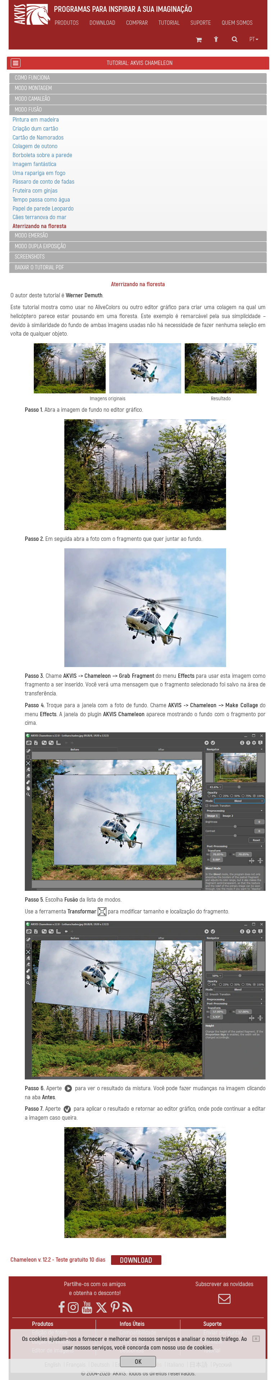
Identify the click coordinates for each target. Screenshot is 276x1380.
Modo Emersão (31, 235)
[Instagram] (73, 1307)
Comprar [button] (137, 23)
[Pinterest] (115, 1307)
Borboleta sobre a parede (42, 155)
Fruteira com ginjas (35, 190)
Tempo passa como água (41, 199)
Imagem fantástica (34, 164)
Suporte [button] (200, 23)
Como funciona (32, 77)
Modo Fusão (28, 109)
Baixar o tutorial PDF (39, 267)
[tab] (138, 78)
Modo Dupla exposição (40, 246)
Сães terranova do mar (39, 217)
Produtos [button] (67, 23)
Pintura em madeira (36, 119)
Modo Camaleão (32, 99)
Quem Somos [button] (237, 23)
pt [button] (252, 39)
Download (102, 23)
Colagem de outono (35, 146)
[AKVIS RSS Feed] (127, 1307)
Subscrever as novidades (224, 1284)
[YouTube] (87, 1307)
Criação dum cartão (35, 128)
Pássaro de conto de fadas (43, 181)
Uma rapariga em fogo (39, 173)
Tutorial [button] (169, 23)
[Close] (256, 1339)
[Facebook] (61, 1307)
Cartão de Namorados (38, 137)
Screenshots (30, 256)
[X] (101, 1307)
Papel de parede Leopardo (43, 208)
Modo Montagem (33, 88)
